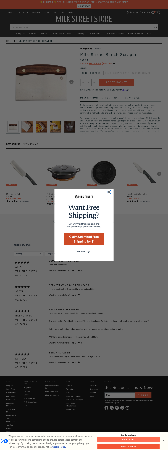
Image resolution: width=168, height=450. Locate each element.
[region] (84, 441)
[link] (84, 221)
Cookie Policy (59, 446)
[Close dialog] (109, 192)
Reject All (128, 440)
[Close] (164, 441)
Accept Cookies (128, 446)
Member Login (84, 251)
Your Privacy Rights (128, 435)
